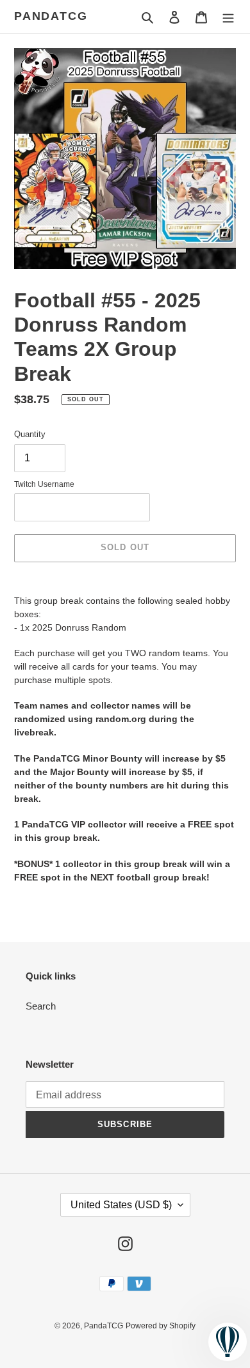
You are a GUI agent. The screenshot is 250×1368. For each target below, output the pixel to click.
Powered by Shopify (161, 1325)
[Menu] (228, 17)
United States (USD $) (121, 1204)
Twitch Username (44, 484)
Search (41, 1006)
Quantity (30, 434)
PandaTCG (50, 16)
